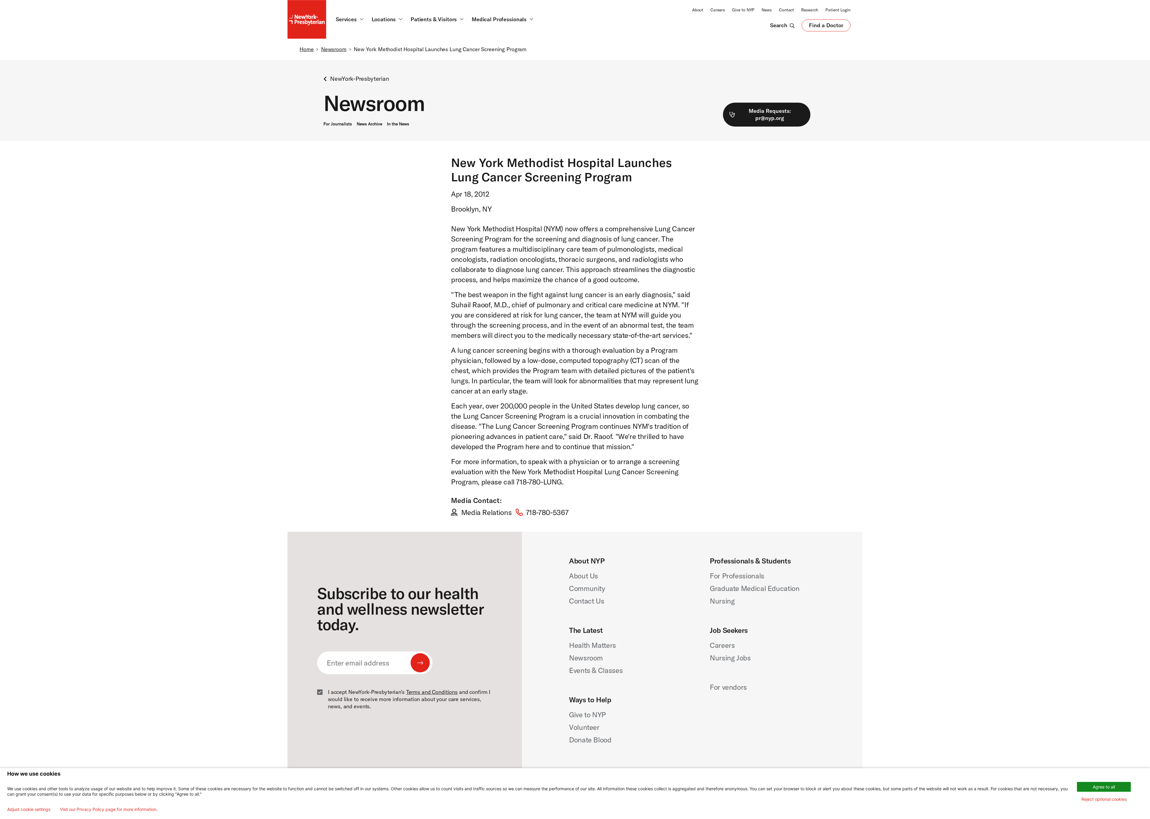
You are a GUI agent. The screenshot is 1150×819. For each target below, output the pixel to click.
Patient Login (838, 10)
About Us (583, 575)
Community (587, 588)
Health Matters (592, 645)
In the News (398, 124)
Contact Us (586, 600)
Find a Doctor (826, 26)
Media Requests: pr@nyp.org (770, 114)
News (767, 10)
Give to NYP (743, 10)
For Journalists (337, 124)
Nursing (722, 600)
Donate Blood (590, 739)
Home (306, 49)
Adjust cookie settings (28, 809)
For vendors (728, 687)
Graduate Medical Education (755, 588)
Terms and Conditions (432, 692)
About (697, 10)
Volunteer (584, 727)
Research (809, 10)
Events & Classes (596, 670)
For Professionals (737, 575)
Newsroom (333, 49)
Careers (717, 10)
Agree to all (1104, 786)
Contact (786, 10)
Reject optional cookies (1104, 799)
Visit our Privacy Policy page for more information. (109, 809)
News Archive (369, 124)
